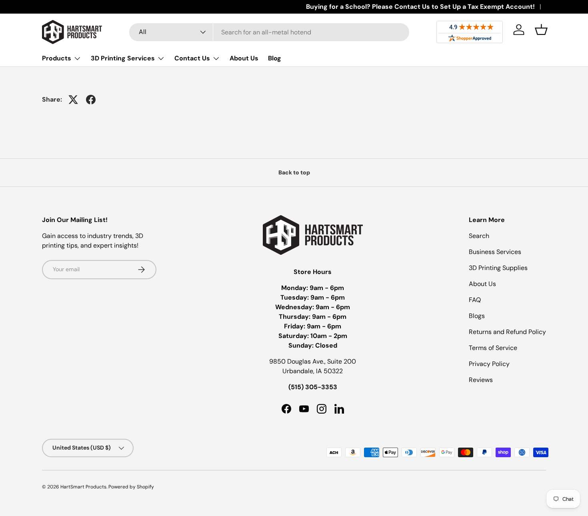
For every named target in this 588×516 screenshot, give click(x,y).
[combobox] (269, 32)
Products (56, 58)
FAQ (475, 300)
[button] (541, 29)
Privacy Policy (489, 364)
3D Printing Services (123, 58)
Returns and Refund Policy (507, 332)
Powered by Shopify (131, 487)
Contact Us (192, 58)
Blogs (477, 316)
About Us (244, 58)
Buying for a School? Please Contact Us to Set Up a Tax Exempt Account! (420, 6)
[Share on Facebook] (91, 99)
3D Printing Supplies (498, 268)
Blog (274, 58)
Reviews (481, 380)
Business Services (495, 252)
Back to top (294, 172)
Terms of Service (493, 348)
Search (479, 236)
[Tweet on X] (73, 99)
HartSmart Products (83, 487)
